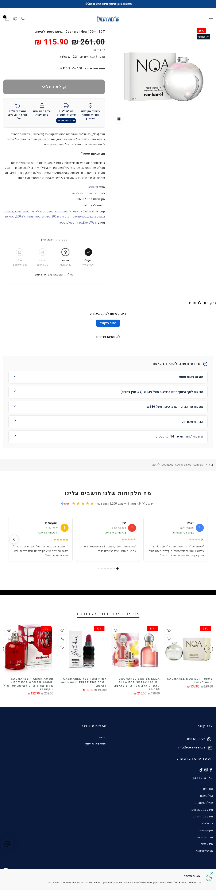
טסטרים (10, 216)
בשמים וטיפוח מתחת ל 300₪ (68, 216)
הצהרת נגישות (204, 851)
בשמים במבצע (96, 216)
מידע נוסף (206, 844)
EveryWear (90, 222)
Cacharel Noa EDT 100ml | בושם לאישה (189, 680)
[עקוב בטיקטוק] (201, 769)
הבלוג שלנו (206, 796)
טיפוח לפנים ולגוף (96, 744)
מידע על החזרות (203, 816)
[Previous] (208, 649)
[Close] (212, 873)
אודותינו (208, 789)
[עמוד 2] (114, 568)
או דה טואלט (74, 222)
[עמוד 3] (111, 568)
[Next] (7, 649)
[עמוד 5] (105, 568)
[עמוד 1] (117, 568)
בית (211, 465)
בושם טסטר (61, 211)
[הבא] (14, 539)
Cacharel (92, 187)
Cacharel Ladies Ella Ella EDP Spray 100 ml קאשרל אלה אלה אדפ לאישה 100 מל (137, 684)
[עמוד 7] (98, 568)
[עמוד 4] (108, 568)
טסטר (62, 222)
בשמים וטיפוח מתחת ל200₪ (33, 216)
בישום (103, 737)
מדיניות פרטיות (203, 837)
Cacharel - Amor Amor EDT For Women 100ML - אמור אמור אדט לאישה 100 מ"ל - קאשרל (28, 684)
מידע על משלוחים (202, 810)
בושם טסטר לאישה (82, 193)
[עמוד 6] (102, 568)
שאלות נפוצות (204, 803)
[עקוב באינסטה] (206, 769)
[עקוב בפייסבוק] (211, 769)
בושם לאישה (21, 211)
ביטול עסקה (206, 823)
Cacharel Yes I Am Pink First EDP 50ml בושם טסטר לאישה (83, 682)
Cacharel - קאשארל (81, 211)
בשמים (9, 211)
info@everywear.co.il (191, 747)
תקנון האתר (206, 830)
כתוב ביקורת (108, 323)
